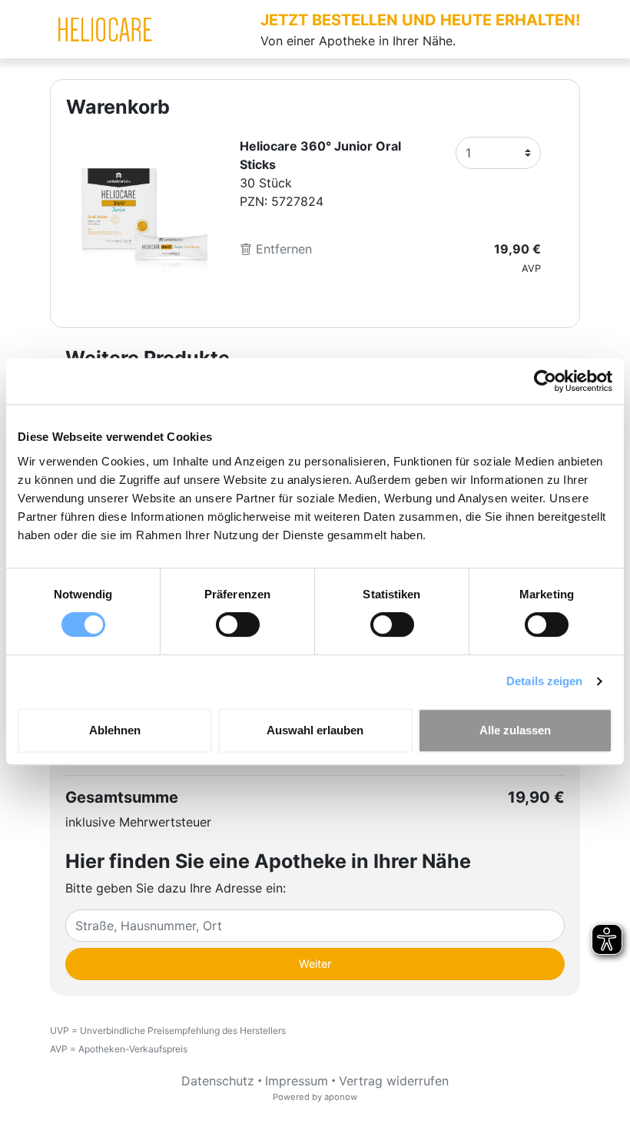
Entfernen (282, 249)
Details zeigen (544, 680)
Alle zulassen (515, 730)
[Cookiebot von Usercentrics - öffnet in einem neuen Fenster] (545, 381)
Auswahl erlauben (315, 730)
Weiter (315, 963)
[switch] (238, 624)
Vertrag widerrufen (394, 1080)
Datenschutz (217, 1080)
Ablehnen (115, 730)
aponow (340, 1097)
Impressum (296, 1080)
